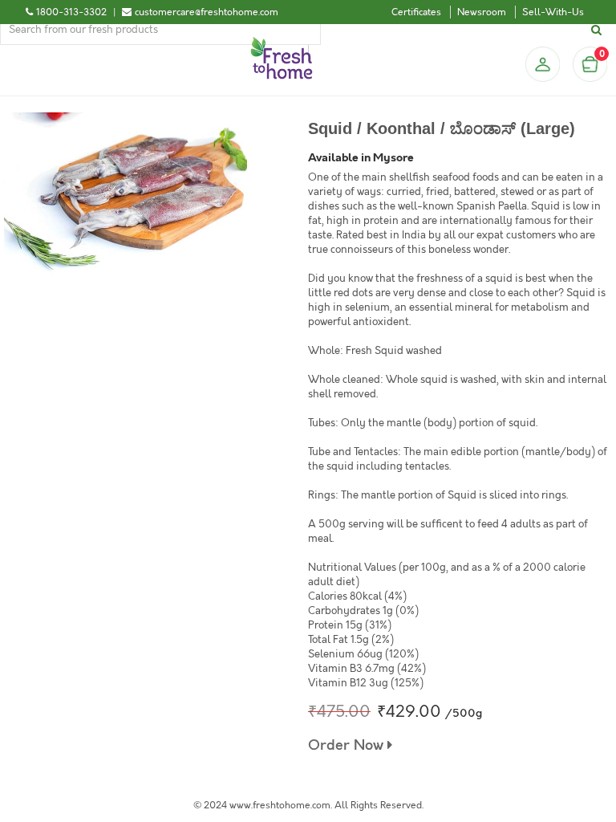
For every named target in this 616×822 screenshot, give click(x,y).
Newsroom (481, 12)
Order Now (347, 745)
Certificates (416, 12)
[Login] (542, 64)
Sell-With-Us (553, 12)
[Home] (281, 43)
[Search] (599, 30)
